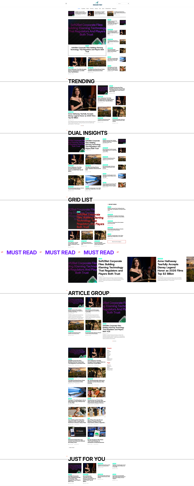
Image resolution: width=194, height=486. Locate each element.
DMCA (108, 367)
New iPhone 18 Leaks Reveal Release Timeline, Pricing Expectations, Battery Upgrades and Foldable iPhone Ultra (96, 422)
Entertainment (108, 8)
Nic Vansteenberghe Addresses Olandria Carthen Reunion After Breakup (113, 50)
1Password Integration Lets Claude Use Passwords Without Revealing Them (76, 441)
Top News (83, 8)
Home (79, 8)
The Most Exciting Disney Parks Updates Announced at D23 (120, 12)
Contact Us (114, 8)
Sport (103, 8)
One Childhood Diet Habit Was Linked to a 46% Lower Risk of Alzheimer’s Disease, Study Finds (77, 421)
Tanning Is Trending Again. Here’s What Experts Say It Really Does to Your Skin (113, 59)
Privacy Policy (109, 369)
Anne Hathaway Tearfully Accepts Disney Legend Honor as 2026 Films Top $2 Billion (100, 13)
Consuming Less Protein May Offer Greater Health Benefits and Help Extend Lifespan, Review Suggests (113, 69)
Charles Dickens (77, 365)
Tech (100, 8)
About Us (109, 364)
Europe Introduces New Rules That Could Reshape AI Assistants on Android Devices (96, 441)
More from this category (116, 241)
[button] (68, 13)
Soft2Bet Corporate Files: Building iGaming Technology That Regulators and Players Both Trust (81, 13)
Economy (92, 8)
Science (96, 8)
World (87, 8)
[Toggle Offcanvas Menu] (66, 3)
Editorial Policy (110, 368)
